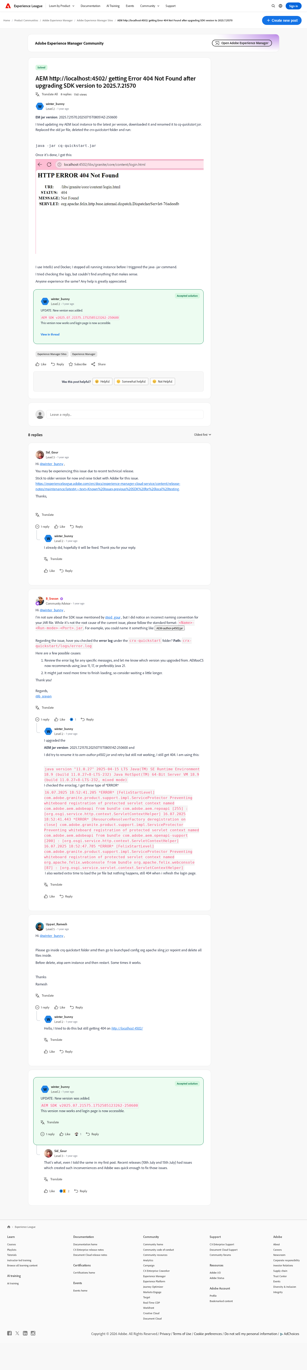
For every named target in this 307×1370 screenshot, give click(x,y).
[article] (118, 490)
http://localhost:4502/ (127, 1028)
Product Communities (26, 20)
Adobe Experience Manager (57, 20)
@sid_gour (112, 617)
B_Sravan (52, 598)
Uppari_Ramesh (56, 924)
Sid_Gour (52, 452)
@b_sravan (44, 696)
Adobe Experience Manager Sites (95, 20)
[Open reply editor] (119, 414)
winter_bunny (55, 104)
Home (6, 20)
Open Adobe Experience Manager (244, 43)
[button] (282, 20)
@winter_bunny (51, 464)
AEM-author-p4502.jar (169, 628)
